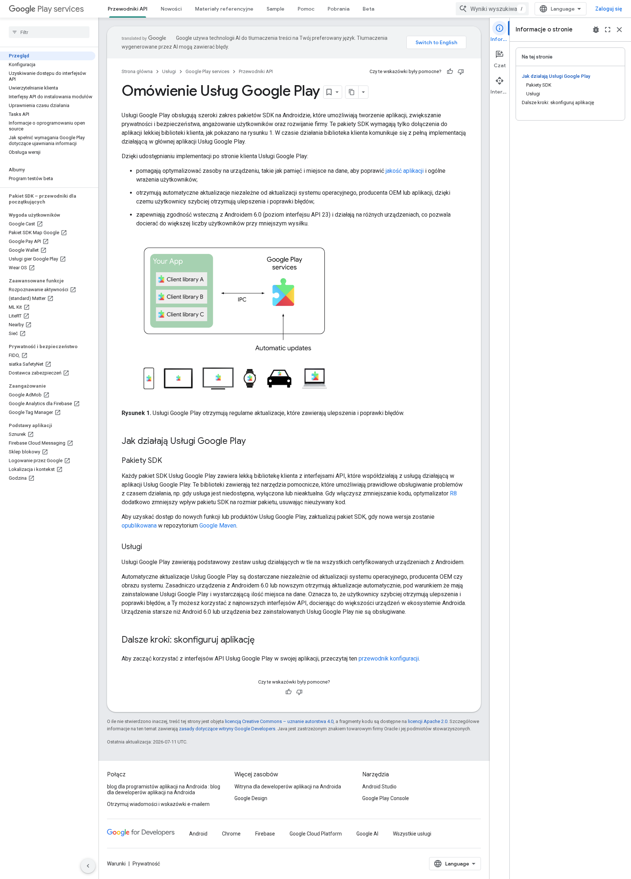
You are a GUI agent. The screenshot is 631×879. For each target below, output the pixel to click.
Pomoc (306, 8)
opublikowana (139, 525)
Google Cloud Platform (316, 834)
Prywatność (146, 864)
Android (198, 834)
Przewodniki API (128, 8)
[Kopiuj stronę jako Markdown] (352, 92)
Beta (368, 8)
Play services (60, 9)
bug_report (596, 29)
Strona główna (137, 71)
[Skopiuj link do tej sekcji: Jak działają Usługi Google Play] (253, 441)
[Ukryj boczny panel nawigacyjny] (88, 866)
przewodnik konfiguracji (389, 658)
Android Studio (379, 786)
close (619, 29)
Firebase (265, 834)
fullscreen (607, 29)
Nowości (171, 8)
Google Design (250, 798)
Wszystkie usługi (412, 834)
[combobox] (492, 8)
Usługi (169, 71)
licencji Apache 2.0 (427, 721)
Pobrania (338, 8)
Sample (275, 8)
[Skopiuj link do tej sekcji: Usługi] (149, 547)
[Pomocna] (449, 71)
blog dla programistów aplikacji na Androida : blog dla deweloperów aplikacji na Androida (163, 789)
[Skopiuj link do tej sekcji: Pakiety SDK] (169, 461)
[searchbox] (49, 32)
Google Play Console (385, 798)
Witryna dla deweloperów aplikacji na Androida (287, 786)
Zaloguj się (608, 9)
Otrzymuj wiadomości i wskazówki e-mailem (158, 804)
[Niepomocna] (460, 71)
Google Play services (207, 71)
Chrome (231, 834)
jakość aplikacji (405, 170)
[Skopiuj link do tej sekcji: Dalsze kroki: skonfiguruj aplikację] (262, 640)
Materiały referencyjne (224, 8)
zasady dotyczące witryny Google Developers (227, 728)
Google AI (367, 834)
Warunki (116, 864)
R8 (453, 493)
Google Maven (217, 525)
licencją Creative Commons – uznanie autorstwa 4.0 (279, 721)
